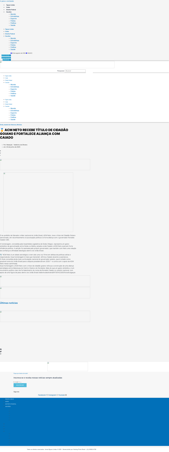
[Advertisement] (84, 336)
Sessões (9, 12)
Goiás (8, 7)
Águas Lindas (10, 5)
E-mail (16, 382)
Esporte (14, 18)
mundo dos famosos (10, 124)
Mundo (13, 14)
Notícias (19, 124)
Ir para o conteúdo (7, 1)
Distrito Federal (11, 9)
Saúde (13, 25)
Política (13, 23)
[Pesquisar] (89, 71)
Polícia (13, 21)
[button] (7, 151)
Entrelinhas (15, 16)
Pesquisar (60, 71)
